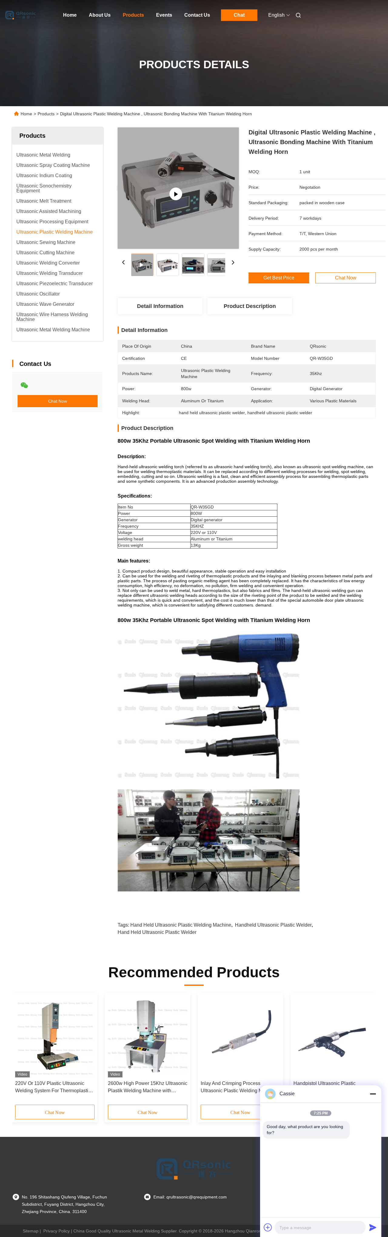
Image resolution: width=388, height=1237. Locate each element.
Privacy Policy (56, 1231)
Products (133, 15)
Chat (239, 15)
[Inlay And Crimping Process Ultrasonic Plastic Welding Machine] (240, 1036)
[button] (23, 1051)
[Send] (373, 1227)
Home (70, 15)
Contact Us (197, 15)
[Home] (20, 15)
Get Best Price (278, 277)
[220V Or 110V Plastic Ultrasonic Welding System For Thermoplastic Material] (55, 1036)
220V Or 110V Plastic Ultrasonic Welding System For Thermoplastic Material (53, 1087)
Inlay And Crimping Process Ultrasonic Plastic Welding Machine (239, 1087)
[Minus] (372, 1093)
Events (164, 15)
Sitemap (30, 1231)
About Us (100, 15)
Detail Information (160, 306)
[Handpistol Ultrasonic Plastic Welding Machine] (333, 1036)
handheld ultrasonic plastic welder (273, 925)
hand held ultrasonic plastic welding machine (180, 925)
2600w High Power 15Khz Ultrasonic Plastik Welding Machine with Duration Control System (147, 1087)
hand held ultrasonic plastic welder (157, 932)
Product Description (250, 306)
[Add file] (268, 1227)
